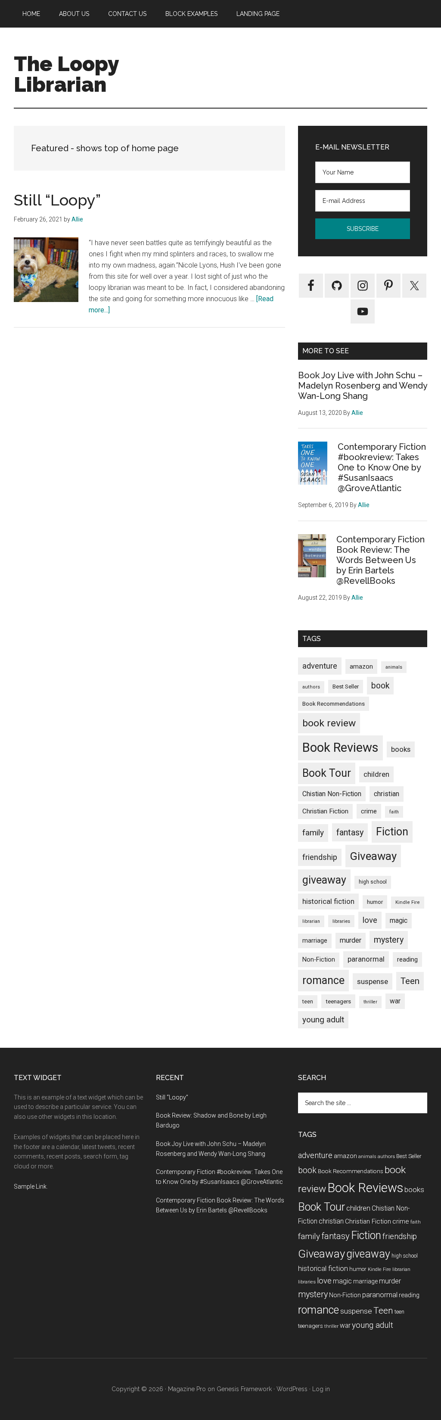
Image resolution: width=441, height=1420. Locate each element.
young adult (323, 1020)
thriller (370, 1002)
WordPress (291, 1389)
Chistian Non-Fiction (331, 794)
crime (369, 811)
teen (307, 1001)
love (370, 920)
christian (386, 794)
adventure (319, 665)
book (380, 686)
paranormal (366, 959)
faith (394, 812)
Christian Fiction (325, 811)
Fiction (392, 831)
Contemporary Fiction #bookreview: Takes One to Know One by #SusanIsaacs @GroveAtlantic (382, 467)
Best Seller (345, 686)
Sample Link (30, 1186)
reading (407, 959)
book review (329, 723)
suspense (372, 981)
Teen (410, 981)
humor (375, 902)
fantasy (349, 832)
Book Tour (326, 773)
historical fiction (328, 901)
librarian (311, 921)
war (395, 1001)
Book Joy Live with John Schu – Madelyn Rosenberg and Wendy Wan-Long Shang (362, 385)
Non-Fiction (318, 959)
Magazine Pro (187, 1389)
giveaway (324, 880)
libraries (341, 921)
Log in (321, 1389)
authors (311, 687)
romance (323, 980)
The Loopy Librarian (66, 74)
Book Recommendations (333, 703)
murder (350, 940)
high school (373, 882)
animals (393, 667)
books (400, 749)
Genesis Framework (244, 1389)
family (313, 833)
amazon (361, 666)
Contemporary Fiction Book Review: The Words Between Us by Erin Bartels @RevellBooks (380, 560)
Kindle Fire (407, 902)
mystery (389, 940)
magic (398, 920)
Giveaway (373, 856)
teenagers (338, 1001)
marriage (314, 940)
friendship (319, 857)
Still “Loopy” (57, 200)
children (376, 774)
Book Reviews (340, 747)
